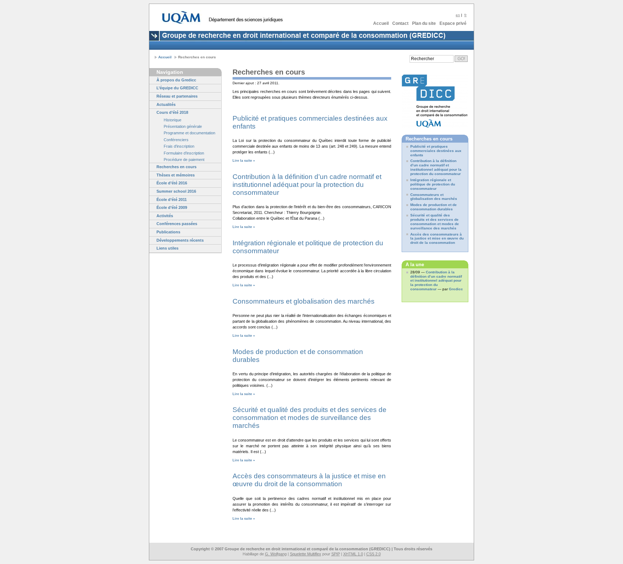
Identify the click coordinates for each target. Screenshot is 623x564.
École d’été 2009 (171, 207)
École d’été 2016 (171, 183)
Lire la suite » (244, 160)
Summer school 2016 (176, 191)
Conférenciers (176, 140)
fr (465, 15)
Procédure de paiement (184, 159)
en (458, 15)
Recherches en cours (176, 167)
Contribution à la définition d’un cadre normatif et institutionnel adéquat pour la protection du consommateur (307, 184)
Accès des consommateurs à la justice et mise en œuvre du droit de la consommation (309, 480)
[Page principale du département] (245, 20)
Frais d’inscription (179, 146)
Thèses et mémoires (175, 175)
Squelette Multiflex (305, 554)
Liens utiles (167, 248)
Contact (400, 23)
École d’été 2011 (171, 199)
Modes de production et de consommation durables (433, 207)
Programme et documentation (189, 133)
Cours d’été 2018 (172, 112)
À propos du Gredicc (176, 80)
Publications (168, 232)
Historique (172, 120)
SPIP (335, 554)
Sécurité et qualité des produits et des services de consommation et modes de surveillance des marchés (309, 417)
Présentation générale (183, 126)
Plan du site (424, 23)
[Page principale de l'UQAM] (181, 17)
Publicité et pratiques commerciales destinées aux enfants (435, 150)
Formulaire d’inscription (184, 153)
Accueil (381, 23)
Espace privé (453, 23)
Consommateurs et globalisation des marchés (304, 301)
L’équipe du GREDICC (177, 88)
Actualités (166, 104)
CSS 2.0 (373, 554)
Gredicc (456, 289)
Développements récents (180, 240)
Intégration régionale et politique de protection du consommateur (432, 184)
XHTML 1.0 (353, 554)
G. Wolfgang (276, 554)
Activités (164, 216)
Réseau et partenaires (177, 96)
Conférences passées (176, 223)
